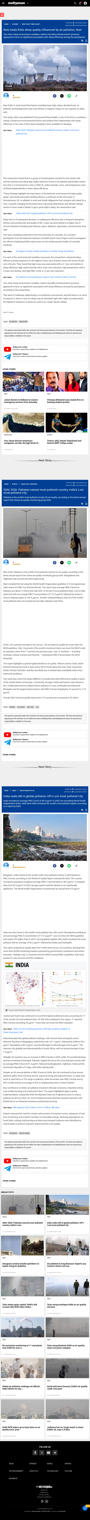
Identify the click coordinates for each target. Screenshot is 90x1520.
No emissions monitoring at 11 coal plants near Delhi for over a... (22, 1346)
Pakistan (12, 707)
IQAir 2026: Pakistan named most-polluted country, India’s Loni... (22, 1224)
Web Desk (16, 97)
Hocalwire (62, 1511)
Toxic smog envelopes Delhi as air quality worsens (66, 1305)
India (5, 394)
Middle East (8, 435)
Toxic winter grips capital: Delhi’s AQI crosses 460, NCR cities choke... (19, 1305)
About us (44, 1490)
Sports (49, 435)
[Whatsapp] (69, 96)
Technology (52, 1471)
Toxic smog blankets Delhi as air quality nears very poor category (65, 1346)
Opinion (32, 1464)
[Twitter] (62, 96)
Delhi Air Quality (24, 1133)
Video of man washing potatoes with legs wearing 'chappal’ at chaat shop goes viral (36, 1030)
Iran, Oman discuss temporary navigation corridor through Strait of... (22, 441)
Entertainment (16, 1471)
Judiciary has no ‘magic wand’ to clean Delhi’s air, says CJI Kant (65, 1428)
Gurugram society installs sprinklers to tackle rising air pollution (45, 251)
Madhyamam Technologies (41, 1511)
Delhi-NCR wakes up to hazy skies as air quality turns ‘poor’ (21, 1428)
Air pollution (13, 321)
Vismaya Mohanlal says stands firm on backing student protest (65, 401)
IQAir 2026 (30, 707)
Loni (37, 707)
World (4, 1217)
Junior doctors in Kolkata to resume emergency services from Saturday (21, 401)
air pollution (21, 707)
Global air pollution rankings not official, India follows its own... (21, 1387)
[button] (3, 3)
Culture (68, 1471)
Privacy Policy (44, 1495)
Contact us (44, 1492)
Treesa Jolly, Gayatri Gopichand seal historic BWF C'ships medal (64, 441)
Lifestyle (33, 1471)
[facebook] (54, 96)
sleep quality (23, 321)
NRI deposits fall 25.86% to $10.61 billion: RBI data (31, 1107)
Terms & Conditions (44, 1497)
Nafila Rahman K (19, 867)
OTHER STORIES (9, 369)
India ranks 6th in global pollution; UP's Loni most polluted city (44, 213)
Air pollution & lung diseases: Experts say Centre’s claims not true (46, 277)
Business (13, 1478)
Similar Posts (7, 1192)
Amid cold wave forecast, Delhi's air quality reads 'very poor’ (67, 1387)
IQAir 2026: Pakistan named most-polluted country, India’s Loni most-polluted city (48, 132)
